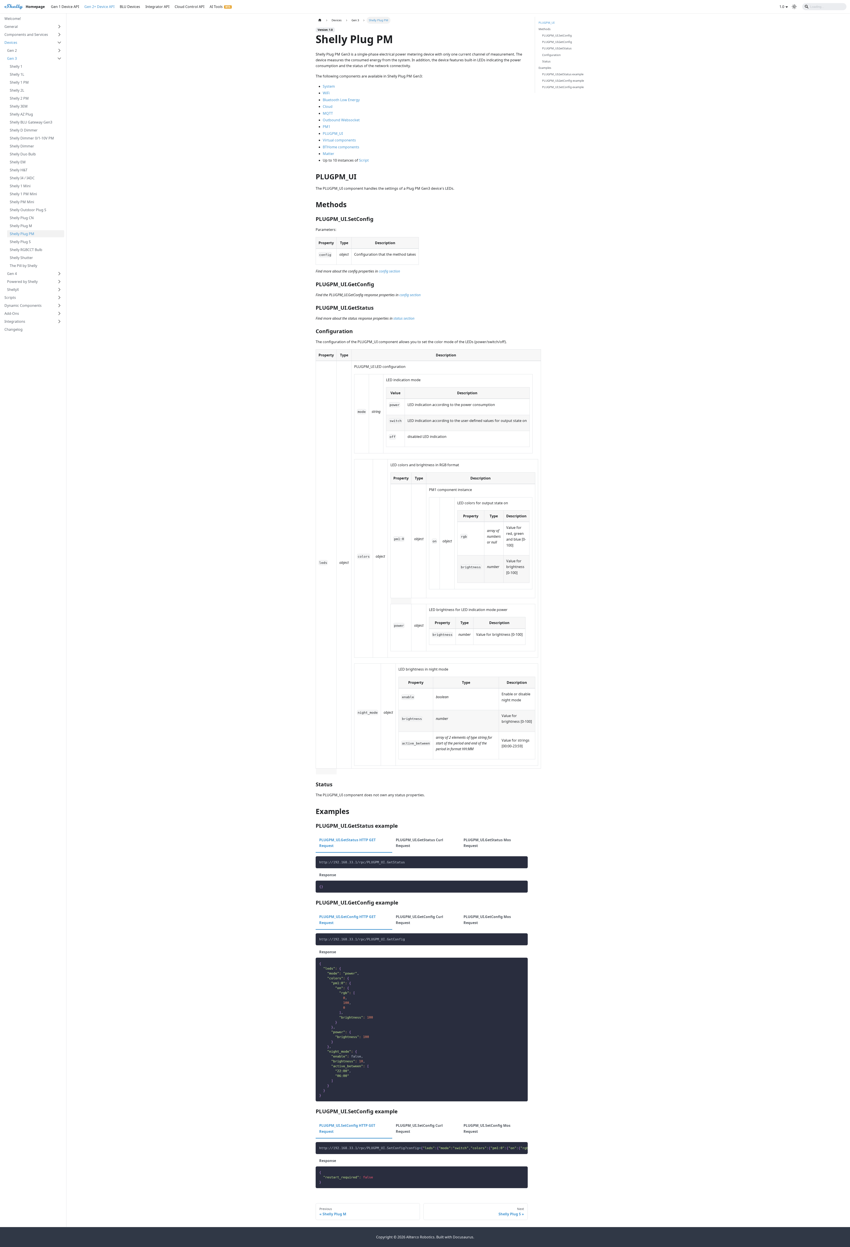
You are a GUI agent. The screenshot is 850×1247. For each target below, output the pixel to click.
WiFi (326, 93)
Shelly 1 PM (19, 82)
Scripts (10, 297)
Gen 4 (12, 273)
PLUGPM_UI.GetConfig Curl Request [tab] (419, 919)
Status (546, 61)
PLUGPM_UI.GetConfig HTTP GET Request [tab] (347, 919)
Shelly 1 (16, 66)
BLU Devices (130, 6)
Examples (545, 68)
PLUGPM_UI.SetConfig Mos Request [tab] (487, 1128)
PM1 (326, 126)
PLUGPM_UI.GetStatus (557, 48)
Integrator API (157, 6)
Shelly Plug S (20, 241)
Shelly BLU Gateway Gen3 (31, 122)
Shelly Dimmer (22, 146)
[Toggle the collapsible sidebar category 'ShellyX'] (59, 289)
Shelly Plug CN (22, 217)
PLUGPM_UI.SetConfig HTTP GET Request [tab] (347, 1128)
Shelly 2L (17, 90)
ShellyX (13, 289)
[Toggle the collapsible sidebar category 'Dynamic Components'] (59, 305)
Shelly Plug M (21, 225)
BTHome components (341, 147)
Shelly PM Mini (22, 201)
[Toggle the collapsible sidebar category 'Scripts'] (59, 297)
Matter (328, 153)
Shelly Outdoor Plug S (28, 209)
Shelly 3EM (19, 106)
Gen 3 (12, 58)
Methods (545, 29)
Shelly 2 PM (19, 98)
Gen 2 (12, 50)
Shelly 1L (17, 74)
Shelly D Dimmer (24, 130)
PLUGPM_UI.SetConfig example (563, 87)
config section (389, 271)
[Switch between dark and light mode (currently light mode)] (794, 6)
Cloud (327, 106)
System (329, 86)
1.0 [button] (781, 6)
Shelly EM (18, 162)
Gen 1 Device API (65, 6)
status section (403, 318)
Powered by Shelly (22, 281)
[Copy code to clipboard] (522, 861)
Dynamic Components (23, 305)
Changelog (13, 329)
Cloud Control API (189, 6)
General (11, 26)
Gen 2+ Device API (99, 6)
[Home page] (320, 20)
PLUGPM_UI (333, 133)
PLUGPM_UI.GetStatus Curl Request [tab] (419, 842)
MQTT (328, 113)
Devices (10, 42)
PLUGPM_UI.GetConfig (557, 42)
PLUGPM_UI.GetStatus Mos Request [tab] (487, 842)
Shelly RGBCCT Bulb (26, 249)
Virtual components (339, 140)
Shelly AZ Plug (21, 114)
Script (364, 160)
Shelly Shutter (21, 257)
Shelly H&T (18, 170)
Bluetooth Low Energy (341, 99)
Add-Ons (11, 313)
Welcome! (12, 18)
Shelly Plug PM (22, 233)
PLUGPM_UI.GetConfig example (563, 81)
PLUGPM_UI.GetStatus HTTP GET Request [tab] (347, 842)
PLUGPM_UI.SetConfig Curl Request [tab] (419, 1128)
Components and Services (26, 34)
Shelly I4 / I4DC (22, 178)
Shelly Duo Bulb (23, 154)
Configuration (551, 55)
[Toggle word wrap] (514, 1147)
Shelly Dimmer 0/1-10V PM (32, 138)
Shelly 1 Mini (20, 186)
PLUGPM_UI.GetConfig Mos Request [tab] (487, 919)
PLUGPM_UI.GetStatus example (562, 74)
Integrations (14, 321)
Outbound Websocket (341, 120)
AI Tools (216, 6)
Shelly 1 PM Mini (23, 193)
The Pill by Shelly (23, 265)
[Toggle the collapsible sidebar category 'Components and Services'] (59, 34)
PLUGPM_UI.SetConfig (557, 35)
